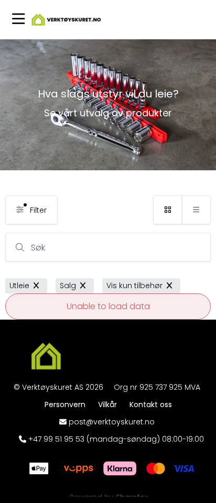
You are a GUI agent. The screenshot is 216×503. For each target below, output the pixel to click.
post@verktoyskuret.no (112, 422)
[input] (108, 247)
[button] (18, 19)
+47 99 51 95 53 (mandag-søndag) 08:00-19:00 (116, 439)
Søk (38, 248)
